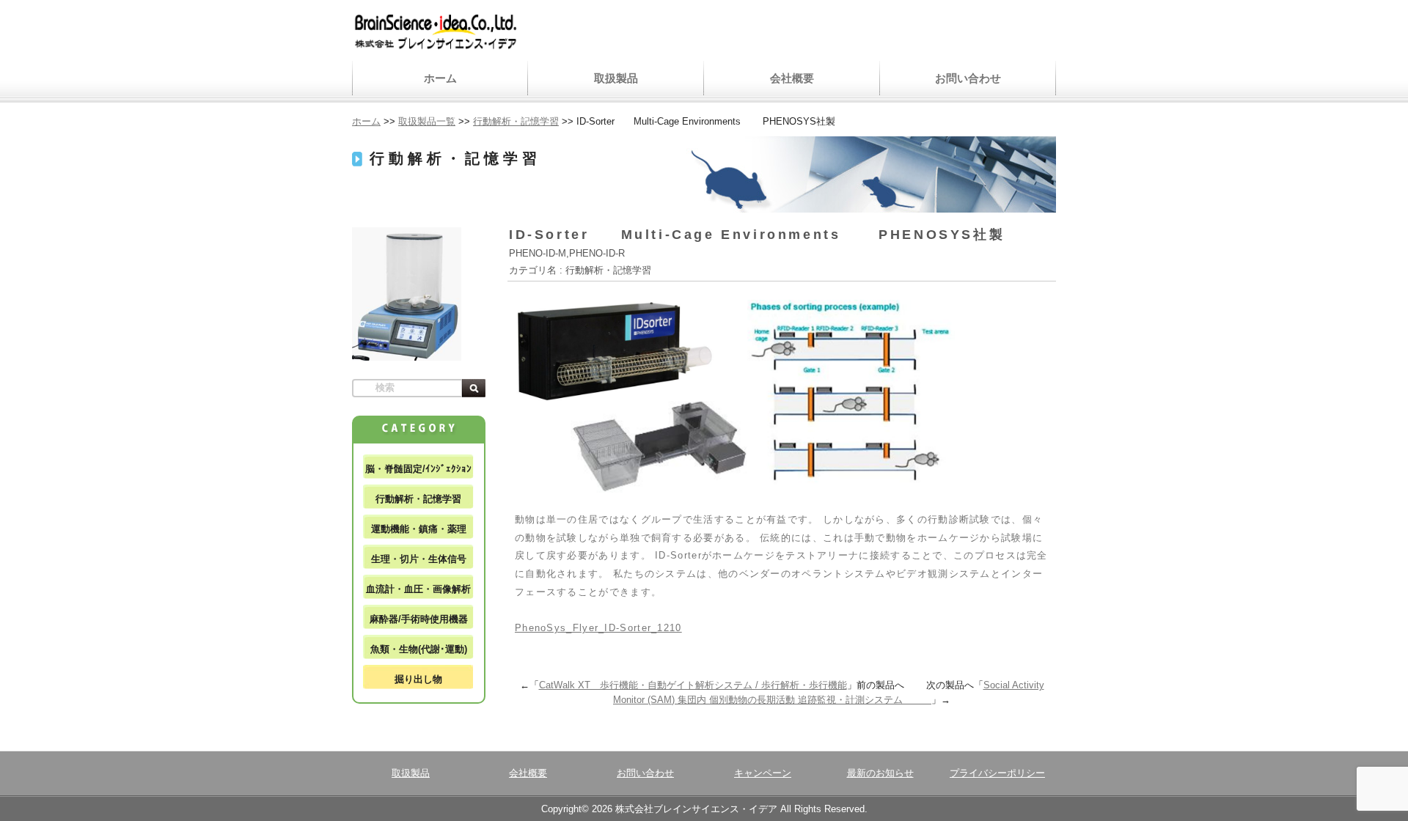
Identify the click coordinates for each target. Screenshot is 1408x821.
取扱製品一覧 (426, 121)
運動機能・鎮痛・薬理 (418, 528)
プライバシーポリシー (997, 772)
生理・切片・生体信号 (418, 558)
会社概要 (792, 78)
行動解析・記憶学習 (418, 498)
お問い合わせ (968, 78)
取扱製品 (616, 78)
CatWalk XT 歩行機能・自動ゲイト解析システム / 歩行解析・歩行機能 (693, 685)
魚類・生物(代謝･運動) (418, 649)
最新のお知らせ (880, 772)
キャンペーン (762, 772)
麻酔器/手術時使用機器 (419, 619)
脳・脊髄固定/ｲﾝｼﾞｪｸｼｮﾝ (418, 468)
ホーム (440, 78)
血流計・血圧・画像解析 (418, 588)
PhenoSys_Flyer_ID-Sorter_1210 (598, 627)
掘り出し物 (418, 679)
